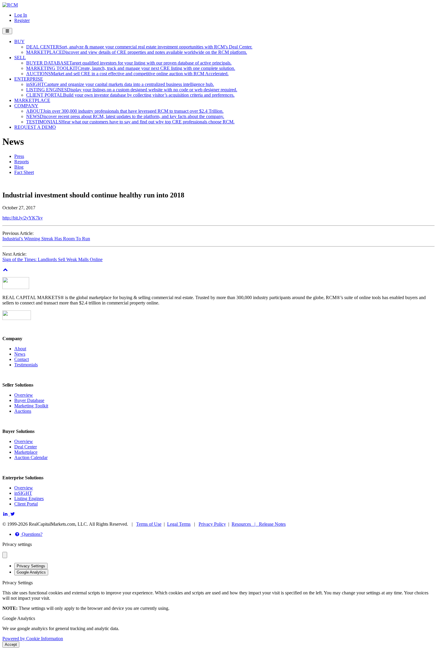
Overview (23, 395)
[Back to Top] (5, 269)
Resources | (245, 524)
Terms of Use (148, 524)
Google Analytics (31, 572)
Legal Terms (179, 524)
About (20, 348)
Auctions (22, 411)
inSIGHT (23, 493)
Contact (21, 359)
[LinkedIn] (6, 513)
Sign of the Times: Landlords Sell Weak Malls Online (52, 259)
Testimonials (26, 364)
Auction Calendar (31, 457)
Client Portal (26, 503)
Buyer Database (29, 400)
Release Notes (272, 524)
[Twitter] (13, 513)
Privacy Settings (31, 566)
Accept (11, 644)
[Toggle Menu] (7, 31)
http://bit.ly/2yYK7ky (22, 217)
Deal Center (25, 446)
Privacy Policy (212, 524)
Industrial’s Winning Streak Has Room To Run (46, 238)
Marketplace (25, 452)
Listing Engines (29, 498)
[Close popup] (4, 555)
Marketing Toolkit (31, 405)
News (19, 354)
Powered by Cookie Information (32, 638)
